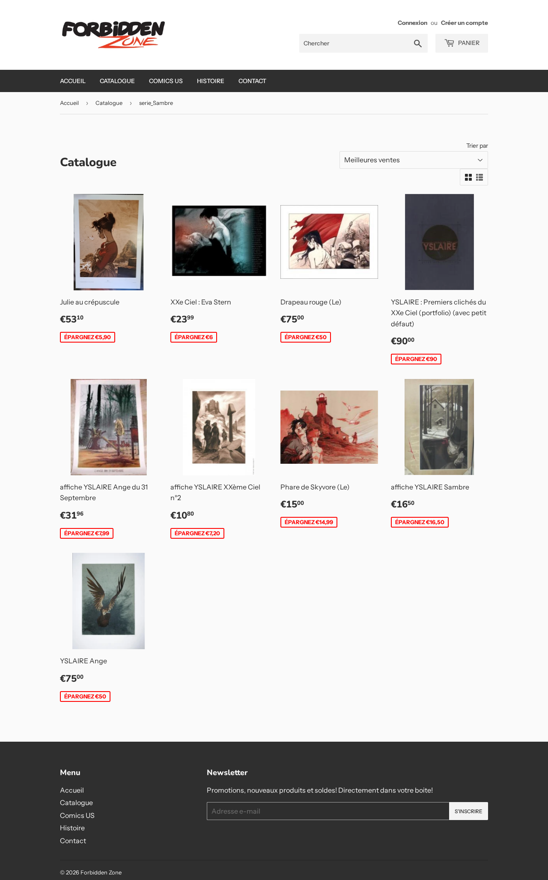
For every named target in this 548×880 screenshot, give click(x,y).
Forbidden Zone (101, 872)
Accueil (73, 81)
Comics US (166, 81)
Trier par (477, 145)
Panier (468, 43)
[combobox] (363, 43)
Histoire (210, 81)
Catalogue (117, 81)
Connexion (412, 22)
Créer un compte (464, 22)
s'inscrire (468, 811)
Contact (252, 81)
